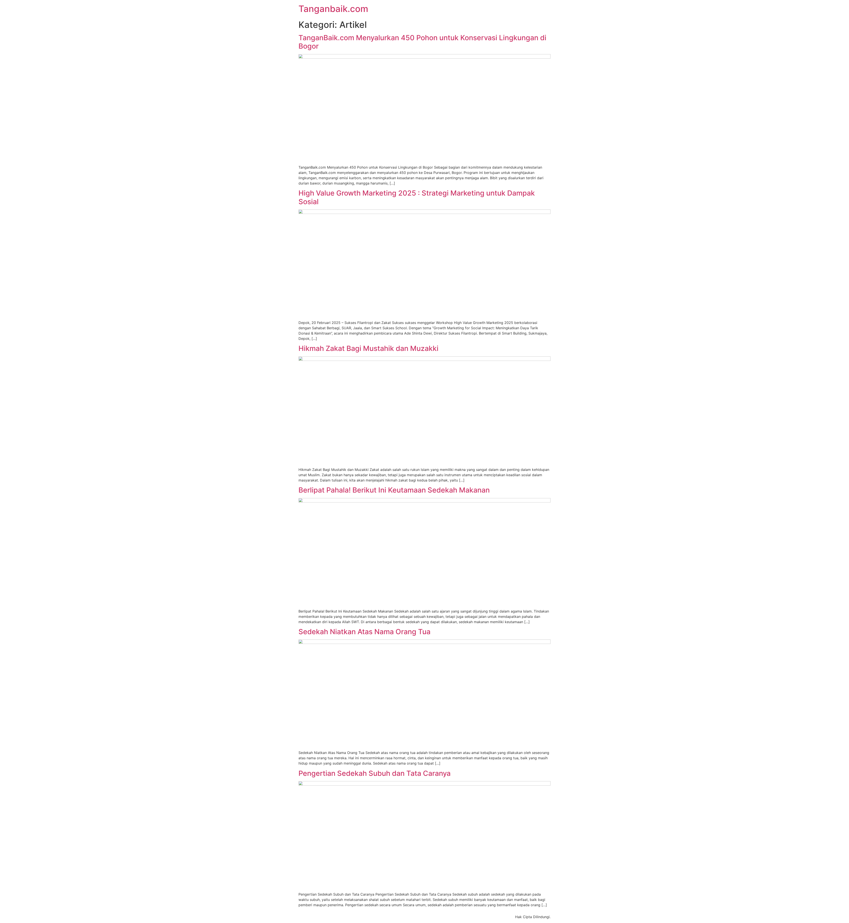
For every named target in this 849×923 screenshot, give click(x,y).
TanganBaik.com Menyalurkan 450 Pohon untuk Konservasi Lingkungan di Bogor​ (422, 41)
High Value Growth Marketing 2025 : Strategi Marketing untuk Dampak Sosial (416, 197)
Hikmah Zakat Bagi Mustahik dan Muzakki (368, 348)
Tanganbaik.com (333, 8)
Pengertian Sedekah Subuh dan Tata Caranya (374, 773)
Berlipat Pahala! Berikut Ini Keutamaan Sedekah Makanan (394, 490)
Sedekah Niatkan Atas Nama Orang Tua (364, 631)
